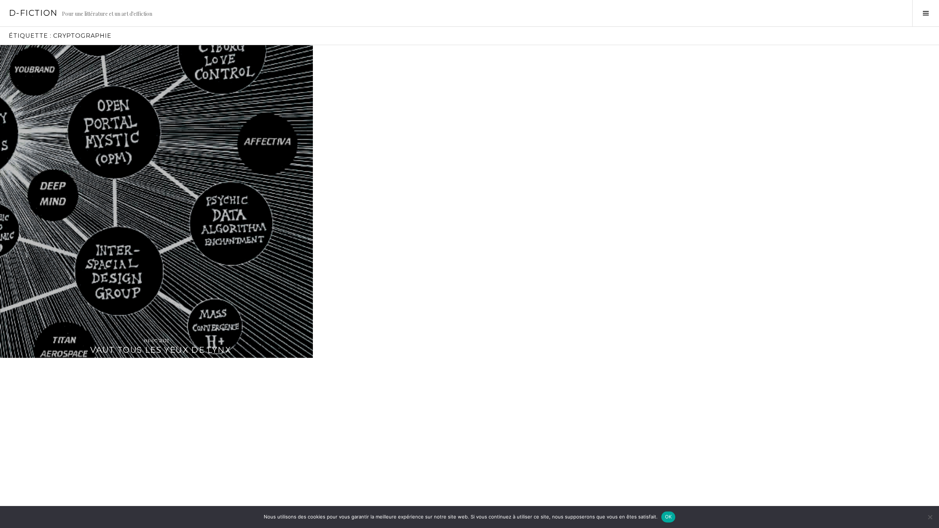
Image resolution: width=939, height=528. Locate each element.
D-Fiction (33, 13)
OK (668, 517)
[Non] (929, 517)
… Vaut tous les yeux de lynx (156, 350)
